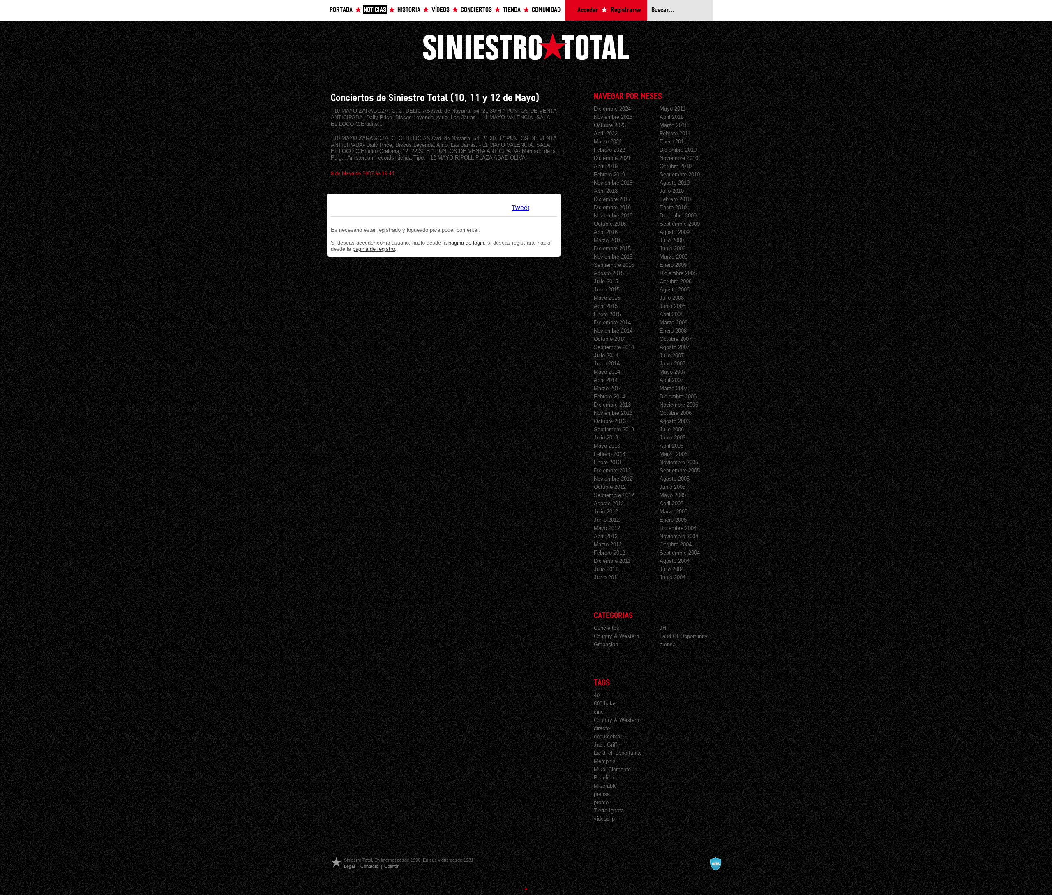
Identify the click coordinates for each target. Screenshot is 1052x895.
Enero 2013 (607, 462)
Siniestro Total (526, 46)
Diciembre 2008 (678, 273)
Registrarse (626, 10)
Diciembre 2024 (612, 109)
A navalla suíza (715, 863)
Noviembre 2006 (679, 405)
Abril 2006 (671, 446)
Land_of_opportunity (618, 753)
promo (601, 802)
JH (663, 628)
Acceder (587, 10)
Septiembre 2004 (680, 553)
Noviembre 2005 (679, 462)
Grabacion (606, 644)
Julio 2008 (672, 298)
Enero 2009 (673, 265)
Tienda (512, 10)
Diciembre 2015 (612, 248)
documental (607, 736)
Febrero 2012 (609, 553)
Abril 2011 (671, 117)
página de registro (374, 249)
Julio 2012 (606, 512)
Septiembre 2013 (614, 429)
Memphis (605, 761)
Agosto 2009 (675, 232)
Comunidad (546, 10)
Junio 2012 (607, 520)
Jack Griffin (607, 745)
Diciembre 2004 (678, 528)
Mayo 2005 (673, 495)
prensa (668, 644)
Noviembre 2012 (613, 479)
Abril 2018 (606, 191)
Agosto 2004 (675, 561)
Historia (408, 10)
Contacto (369, 866)
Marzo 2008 (673, 322)
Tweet (520, 207)
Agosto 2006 (675, 421)
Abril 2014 (606, 380)
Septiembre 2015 (614, 265)
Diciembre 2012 (612, 470)
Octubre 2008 (676, 281)
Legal (349, 866)
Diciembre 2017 (612, 199)
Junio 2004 (672, 577)
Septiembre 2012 (614, 495)
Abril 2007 (671, 380)
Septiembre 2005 (680, 470)
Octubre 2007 (676, 339)
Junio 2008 (672, 306)
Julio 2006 (672, 429)
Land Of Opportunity (684, 636)
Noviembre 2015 (613, 257)
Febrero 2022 (609, 150)
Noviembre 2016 (613, 216)
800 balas (605, 704)
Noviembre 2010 (679, 158)
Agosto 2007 (675, 347)
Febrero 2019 (609, 174)
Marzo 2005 (673, 512)
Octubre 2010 (676, 166)
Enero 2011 (673, 142)
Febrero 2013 (609, 454)
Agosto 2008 (675, 290)
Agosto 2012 (609, 503)
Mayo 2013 (607, 446)
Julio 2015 (606, 281)
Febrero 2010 (675, 199)
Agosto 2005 (675, 479)
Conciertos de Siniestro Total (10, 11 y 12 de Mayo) (435, 98)
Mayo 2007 (673, 372)
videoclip (604, 819)
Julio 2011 (606, 569)
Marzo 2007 (673, 388)
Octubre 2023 (610, 125)
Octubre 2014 (610, 339)
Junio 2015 (607, 290)
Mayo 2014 (607, 372)
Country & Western (616, 636)
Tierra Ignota (609, 810)
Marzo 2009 (673, 257)
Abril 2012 (606, 536)
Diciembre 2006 (678, 396)
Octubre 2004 (676, 544)
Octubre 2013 (610, 421)
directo (602, 728)
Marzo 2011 (673, 125)
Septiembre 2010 (680, 174)
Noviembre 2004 (679, 536)
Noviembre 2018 (613, 183)
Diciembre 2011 (612, 561)
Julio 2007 (672, 355)
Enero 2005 (673, 520)
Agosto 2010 (675, 183)
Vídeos (440, 10)
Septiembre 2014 (614, 347)
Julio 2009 (672, 240)
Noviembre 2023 (613, 117)
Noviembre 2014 (613, 331)
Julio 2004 (672, 569)
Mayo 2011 (672, 109)
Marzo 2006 (673, 454)
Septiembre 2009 (680, 224)
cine (599, 712)
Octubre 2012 (610, 487)
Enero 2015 (607, 314)
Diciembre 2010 (678, 150)
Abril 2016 (606, 232)
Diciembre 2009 (678, 216)
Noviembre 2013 (613, 413)
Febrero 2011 (675, 133)
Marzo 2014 (608, 388)
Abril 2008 (671, 314)
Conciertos (476, 10)
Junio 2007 (672, 364)
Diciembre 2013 (612, 405)
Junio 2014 (607, 364)
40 (597, 695)
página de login (466, 243)
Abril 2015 (606, 306)
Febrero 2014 (609, 396)
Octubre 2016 (610, 224)
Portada (341, 10)
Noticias (375, 10)
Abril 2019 (606, 166)
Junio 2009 (672, 248)
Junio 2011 (606, 577)
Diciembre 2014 (612, 322)
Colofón (391, 866)
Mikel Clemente (612, 769)
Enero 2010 (673, 207)
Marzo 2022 (608, 142)
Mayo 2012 (607, 528)
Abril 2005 (671, 503)
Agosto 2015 (609, 273)
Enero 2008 (673, 331)
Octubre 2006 (676, 413)
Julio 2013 (606, 438)
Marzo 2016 (608, 240)
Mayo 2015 (607, 298)
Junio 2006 (672, 438)
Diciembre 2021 (612, 158)
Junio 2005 (672, 487)
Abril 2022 (606, 133)
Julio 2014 (606, 355)
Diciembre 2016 (612, 207)
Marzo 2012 (608, 544)
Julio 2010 (672, 191)
